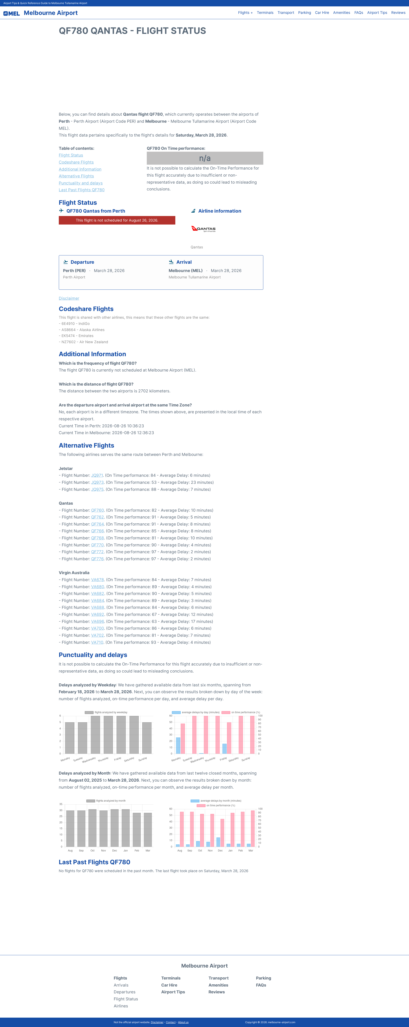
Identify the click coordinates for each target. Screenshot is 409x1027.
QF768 (97, 537)
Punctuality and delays (81, 183)
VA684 (97, 600)
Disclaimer (157, 1022)
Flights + (245, 12)
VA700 (97, 628)
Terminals (265, 12)
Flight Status (71, 155)
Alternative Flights (76, 176)
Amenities (341, 12)
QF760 (97, 510)
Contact (171, 1022)
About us (183, 1022)
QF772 (97, 551)
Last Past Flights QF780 (82, 189)
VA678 (97, 579)
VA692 (97, 614)
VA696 (97, 621)
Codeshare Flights (76, 162)
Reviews (398, 12)
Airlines (121, 1005)
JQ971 (97, 475)
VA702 (97, 635)
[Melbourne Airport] (11, 13)
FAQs (358, 12)
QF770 (97, 544)
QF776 (97, 558)
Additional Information (80, 169)
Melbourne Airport (51, 13)
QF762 (97, 517)
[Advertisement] (204, 76)
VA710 (97, 642)
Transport (286, 12)
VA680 (97, 586)
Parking (304, 12)
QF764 (97, 524)
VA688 (97, 607)
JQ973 (97, 482)
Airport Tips (377, 12)
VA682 (97, 593)
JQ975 (97, 489)
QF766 (97, 530)
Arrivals (121, 985)
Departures (124, 991)
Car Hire (322, 12)
